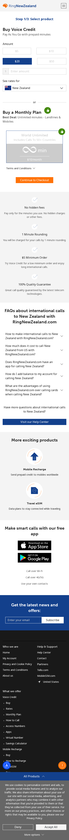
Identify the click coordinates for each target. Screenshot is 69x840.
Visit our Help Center (35, 422)
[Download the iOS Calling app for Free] (34, 545)
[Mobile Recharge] (34, 456)
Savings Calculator (16, 743)
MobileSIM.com (46, 675)
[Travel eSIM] (34, 490)
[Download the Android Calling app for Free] (34, 557)
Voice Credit (9, 697)
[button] (63, 5)
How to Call (12, 720)
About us (8, 675)
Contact (42, 658)
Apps (9, 731)
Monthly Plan (13, 714)
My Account (9, 658)
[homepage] (31, 5)
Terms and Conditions (15, 669)
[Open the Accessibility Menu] (7, 765)
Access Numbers (15, 726)
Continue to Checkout (34, 180)
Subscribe (52, 620)
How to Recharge (16, 760)
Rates (9, 708)
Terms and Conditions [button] (19, 168)
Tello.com (42, 670)
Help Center (44, 652)
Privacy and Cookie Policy (17, 664)
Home (6, 652)
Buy (8, 702)
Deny (18, 827)
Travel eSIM (34, 503)
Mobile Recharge (34, 469)
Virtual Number (14, 737)
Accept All (51, 827)
